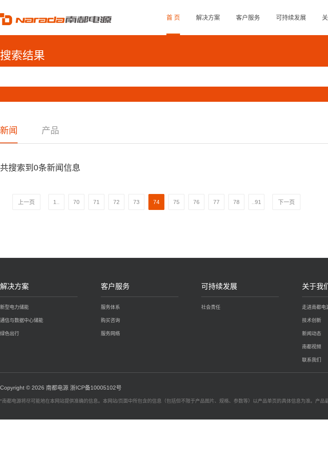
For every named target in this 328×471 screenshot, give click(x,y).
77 (216, 202)
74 (156, 202)
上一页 (26, 202)
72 (116, 202)
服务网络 (110, 333)
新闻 (9, 130)
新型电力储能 (14, 307)
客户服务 (248, 17)
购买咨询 (110, 320)
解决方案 (208, 17)
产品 (50, 130)
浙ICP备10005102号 (96, 387)
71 (96, 202)
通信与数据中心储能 (21, 320)
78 (236, 202)
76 (196, 202)
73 (136, 202)
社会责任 (210, 307)
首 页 (173, 17)
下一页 (286, 202)
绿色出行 (9, 333)
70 (76, 202)
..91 (256, 202)
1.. (56, 202)
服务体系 (110, 307)
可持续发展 (291, 17)
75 (176, 202)
